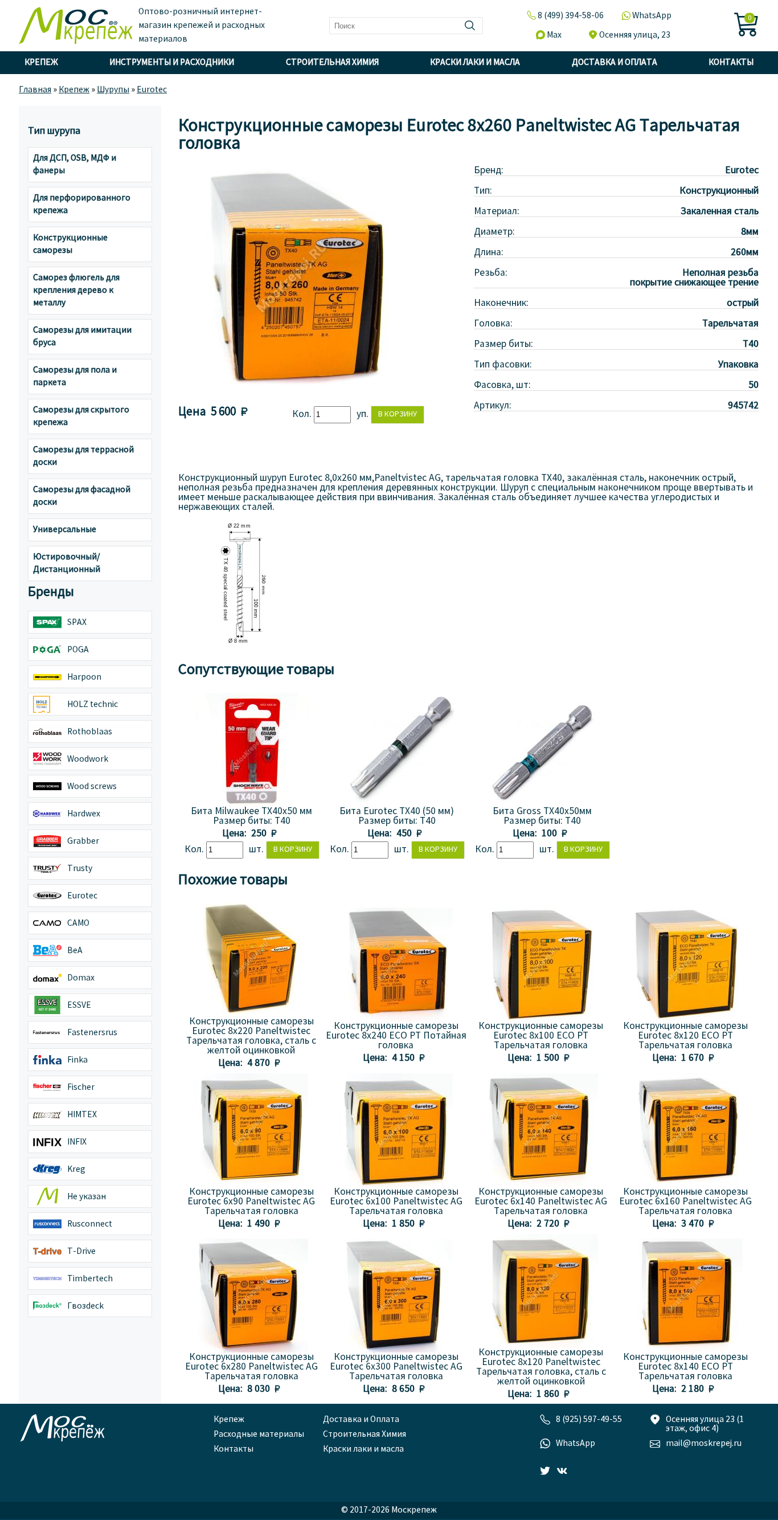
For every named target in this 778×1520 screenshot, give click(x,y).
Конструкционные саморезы (70, 244)
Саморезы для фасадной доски (81, 496)
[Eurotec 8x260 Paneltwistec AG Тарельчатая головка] (292, 391)
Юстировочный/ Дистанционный (66, 563)
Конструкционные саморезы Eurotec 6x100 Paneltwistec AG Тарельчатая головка (396, 1201)
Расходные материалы (259, 1434)
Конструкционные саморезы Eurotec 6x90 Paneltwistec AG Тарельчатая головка (251, 1201)
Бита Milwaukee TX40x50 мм (251, 811)
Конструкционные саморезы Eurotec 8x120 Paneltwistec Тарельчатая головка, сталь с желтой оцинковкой (541, 1367)
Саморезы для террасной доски (83, 456)
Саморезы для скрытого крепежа (81, 416)
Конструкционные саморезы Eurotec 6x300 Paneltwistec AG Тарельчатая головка (396, 1367)
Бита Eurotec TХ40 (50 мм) (396, 811)
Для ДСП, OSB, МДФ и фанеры (74, 164)
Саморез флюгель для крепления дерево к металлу (76, 290)
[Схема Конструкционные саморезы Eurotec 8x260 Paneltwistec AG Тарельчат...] (241, 645)
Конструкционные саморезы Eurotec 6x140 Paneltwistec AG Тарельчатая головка (540, 1201)
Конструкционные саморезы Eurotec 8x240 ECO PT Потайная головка (396, 1036)
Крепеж (41, 62)
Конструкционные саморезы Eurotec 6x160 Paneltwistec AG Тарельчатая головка (685, 1201)
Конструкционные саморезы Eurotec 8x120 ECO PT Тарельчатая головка (685, 1036)
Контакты (731, 62)
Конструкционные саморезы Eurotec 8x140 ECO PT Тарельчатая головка (685, 1367)
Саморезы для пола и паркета (75, 376)
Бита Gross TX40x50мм (542, 811)
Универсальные (64, 529)
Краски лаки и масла (475, 62)
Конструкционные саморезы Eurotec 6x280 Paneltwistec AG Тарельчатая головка (251, 1367)
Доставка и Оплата (614, 62)
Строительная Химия (332, 62)
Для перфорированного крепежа (81, 204)
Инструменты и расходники (171, 62)
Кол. (303, 414)
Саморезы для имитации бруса (82, 337)
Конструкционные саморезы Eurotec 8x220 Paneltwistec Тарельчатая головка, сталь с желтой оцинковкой (251, 1036)
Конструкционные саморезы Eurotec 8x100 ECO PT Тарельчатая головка (540, 1036)
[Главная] (76, 25)
